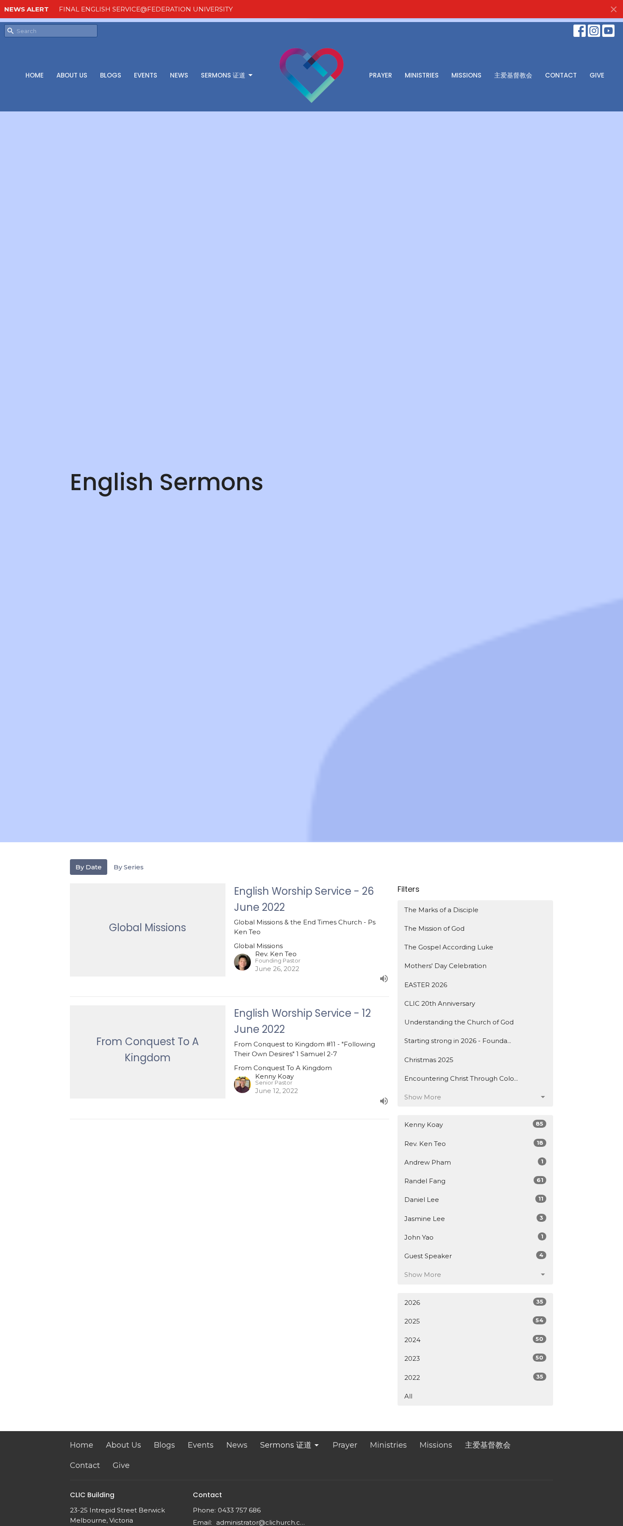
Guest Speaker (473, 1255)
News (179, 75)
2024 (473, 1339)
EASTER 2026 (425, 985)
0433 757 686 (239, 1510)
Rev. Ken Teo (473, 1143)
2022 (473, 1377)
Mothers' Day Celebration (445, 966)
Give (597, 75)
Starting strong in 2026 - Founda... (457, 1041)
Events (145, 75)
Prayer (380, 75)
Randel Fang (473, 1180)
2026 (473, 1302)
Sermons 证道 (223, 75)
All (408, 1396)
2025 (473, 1321)
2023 (473, 1358)
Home (34, 75)
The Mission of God (434, 928)
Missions (466, 75)
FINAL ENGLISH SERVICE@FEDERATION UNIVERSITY (146, 9)
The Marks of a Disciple (441, 910)
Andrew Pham (473, 1162)
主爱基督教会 (513, 75)
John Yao (473, 1237)
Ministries (422, 75)
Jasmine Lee (473, 1218)
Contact (561, 75)
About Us (71, 75)
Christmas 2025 (428, 1060)
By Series (129, 867)
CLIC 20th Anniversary (439, 1003)
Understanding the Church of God (459, 1022)
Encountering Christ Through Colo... (461, 1078)
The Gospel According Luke (448, 947)
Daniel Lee (473, 1199)
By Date (88, 867)
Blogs (110, 75)
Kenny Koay (473, 1124)
